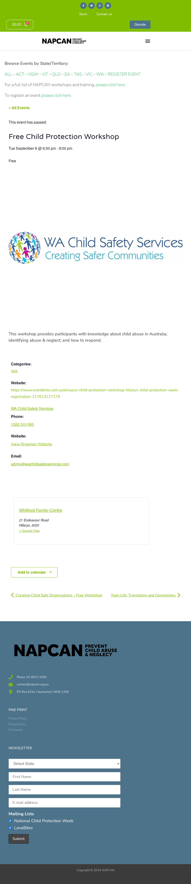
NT (45, 74)
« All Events (19, 107)
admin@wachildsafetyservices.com (40, 464)
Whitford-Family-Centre (40, 510)
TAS (78, 74)
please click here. (56, 95)
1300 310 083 (22, 424)
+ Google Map (29, 531)
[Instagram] (99, 5)
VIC (89, 74)
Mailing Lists (21, 814)
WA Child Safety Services (32, 408)
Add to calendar (32, 572)
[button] (147, 41)
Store (83, 14)
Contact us (104, 14)
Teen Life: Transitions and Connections (144, 595)
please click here (110, 84)
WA (100, 74)
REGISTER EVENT (124, 74)
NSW (33, 74)
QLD (56, 74)
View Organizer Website (31, 444)
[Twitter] (91, 5)
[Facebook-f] (83, 5)
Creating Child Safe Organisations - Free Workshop (58, 595)
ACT (19, 74)
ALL (8, 74)
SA (67, 74)
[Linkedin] (108, 5)
